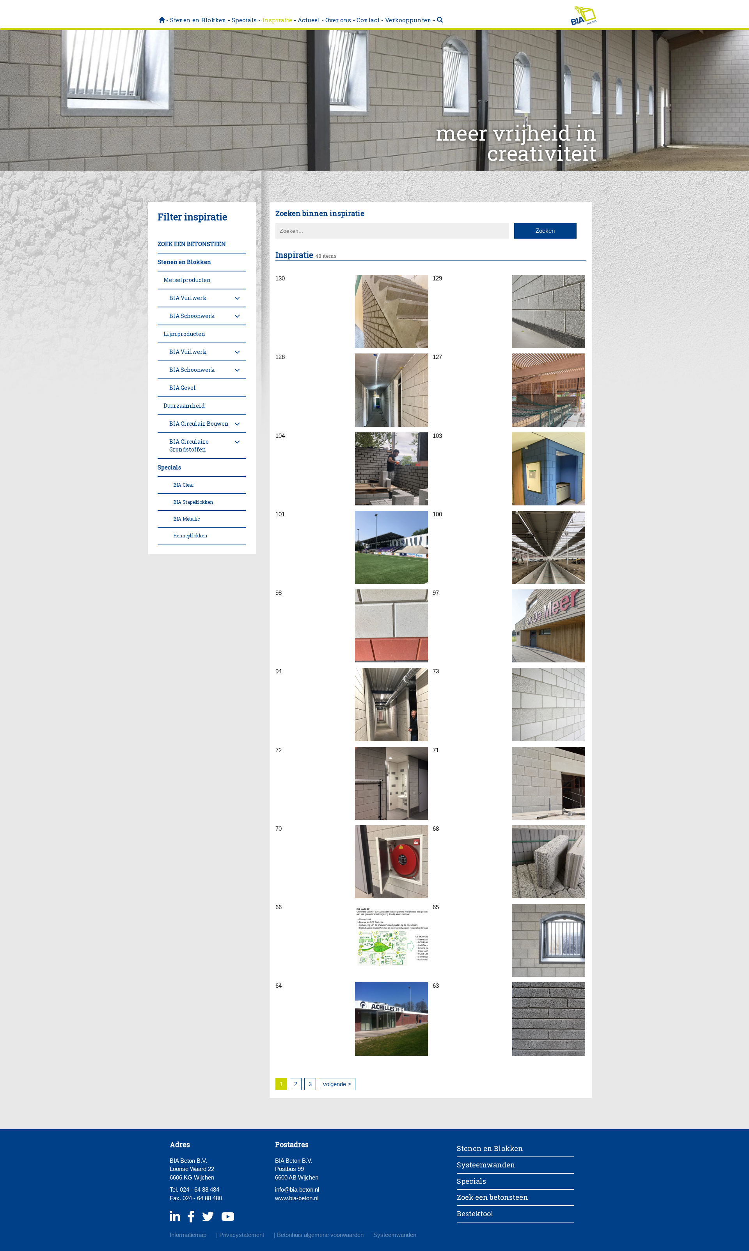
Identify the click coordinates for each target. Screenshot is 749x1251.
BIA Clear (183, 485)
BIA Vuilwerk (188, 298)
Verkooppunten (408, 20)
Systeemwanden (486, 1164)
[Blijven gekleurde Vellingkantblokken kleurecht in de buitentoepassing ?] (391, 626)
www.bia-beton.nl (296, 1198)
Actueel (309, 20)
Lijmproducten (184, 333)
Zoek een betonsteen (492, 1197)
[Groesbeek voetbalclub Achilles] (391, 1019)
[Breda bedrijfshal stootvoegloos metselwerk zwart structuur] (548, 1019)
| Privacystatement (240, 1234)
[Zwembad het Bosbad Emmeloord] (548, 390)
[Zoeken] (440, 20)
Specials (244, 20)
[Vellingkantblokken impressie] (548, 861)
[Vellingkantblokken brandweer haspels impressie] (391, 861)
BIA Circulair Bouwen (199, 423)
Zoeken (545, 230)
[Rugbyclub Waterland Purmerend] (391, 704)
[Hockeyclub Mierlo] (391, 390)
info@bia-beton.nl (297, 1189)
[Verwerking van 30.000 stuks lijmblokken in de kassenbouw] (548, 547)
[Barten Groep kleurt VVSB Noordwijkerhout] (391, 547)
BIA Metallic (186, 519)
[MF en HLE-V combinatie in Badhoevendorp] (548, 311)
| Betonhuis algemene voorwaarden (319, 1234)
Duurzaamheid (184, 405)
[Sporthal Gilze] (391, 311)
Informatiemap (188, 1234)
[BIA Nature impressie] (391, 940)
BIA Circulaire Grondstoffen (189, 445)
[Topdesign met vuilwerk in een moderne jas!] (548, 626)
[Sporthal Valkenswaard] (548, 704)
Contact (368, 20)
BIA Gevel (182, 387)
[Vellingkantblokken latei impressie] (548, 783)
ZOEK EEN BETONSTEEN (192, 244)
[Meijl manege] (548, 940)
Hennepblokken (190, 535)
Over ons (338, 20)
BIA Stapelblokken (193, 502)
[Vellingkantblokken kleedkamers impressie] (391, 783)
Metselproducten (187, 280)
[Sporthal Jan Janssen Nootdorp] (391, 469)
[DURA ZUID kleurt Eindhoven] (548, 469)
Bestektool (475, 1213)
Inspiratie (277, 20)
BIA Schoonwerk (192, 315)
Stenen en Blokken (198, 20)
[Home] (162, 20)
